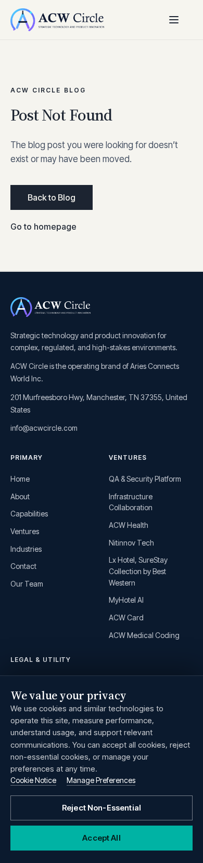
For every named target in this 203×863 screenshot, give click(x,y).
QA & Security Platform (145, 478)
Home (20, 478)
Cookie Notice (33, 780)
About (20, 496)
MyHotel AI (126, 599)
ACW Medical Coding (144, 635)
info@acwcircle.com (44, 427)
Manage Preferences (101, 780)
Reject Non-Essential (101, 808)
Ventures (24, 531)
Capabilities (29, 513)
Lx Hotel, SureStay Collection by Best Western (138, 571)
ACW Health (128, 525)
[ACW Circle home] (57, 19)
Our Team (26, 583)
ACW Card (126, 617)
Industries (26, 549)
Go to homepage (43, 226)
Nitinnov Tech (131, 542)
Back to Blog (51, 197)
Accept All (101, 838)
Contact (23, 566)
